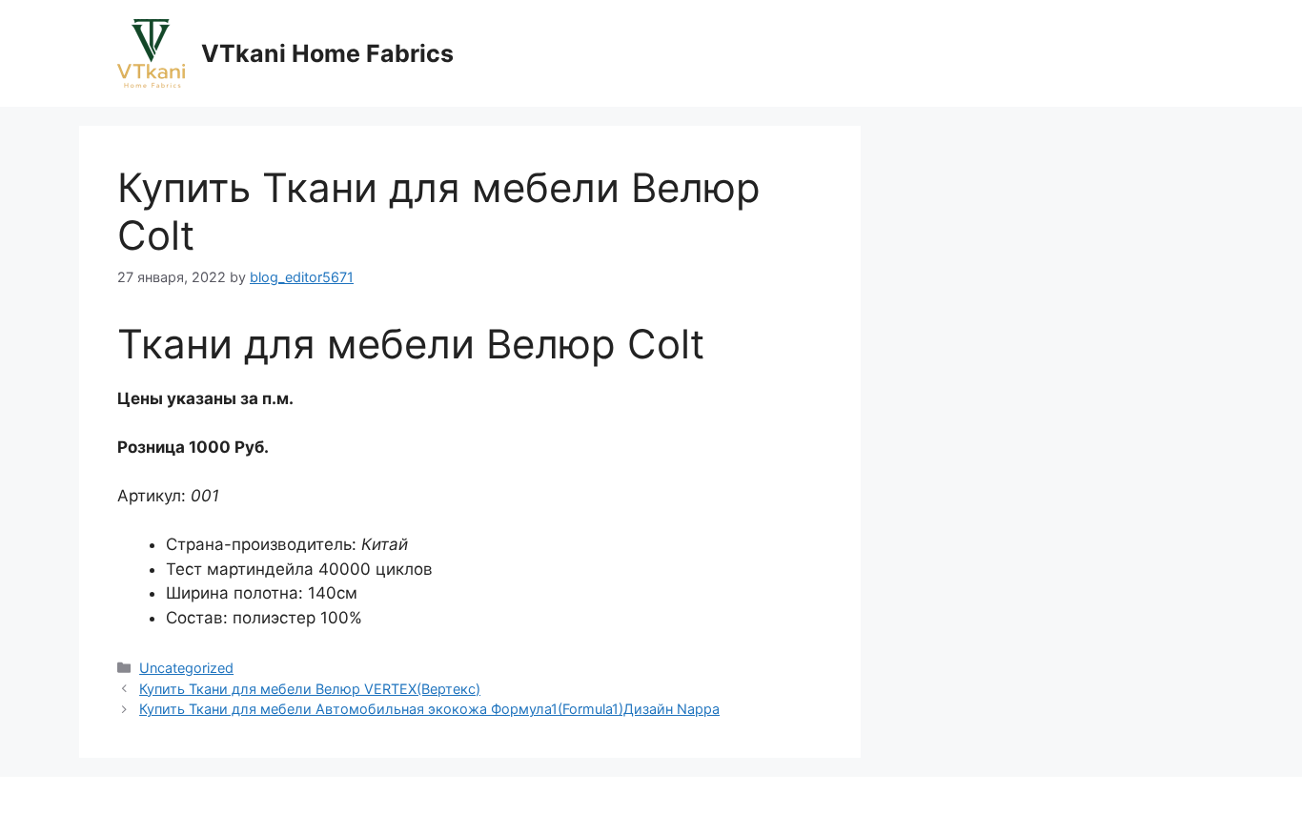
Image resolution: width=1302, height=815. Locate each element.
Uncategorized (186, 668)
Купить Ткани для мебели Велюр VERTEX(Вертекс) (309, 689)
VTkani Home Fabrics (327, 53)
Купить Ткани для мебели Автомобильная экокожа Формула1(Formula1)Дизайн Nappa (429, 709)
